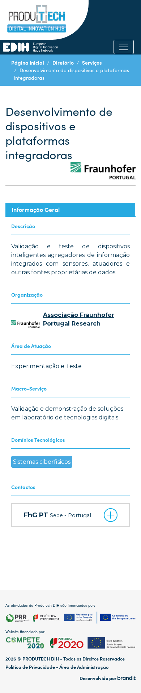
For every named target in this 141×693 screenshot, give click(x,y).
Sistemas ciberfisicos (41, 461)
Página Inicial (27, 62)
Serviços (92, 62)
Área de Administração (83, 666)
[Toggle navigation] (124, 47)
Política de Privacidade (30, 666)
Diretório (63, 62)
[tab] (70, 209)
